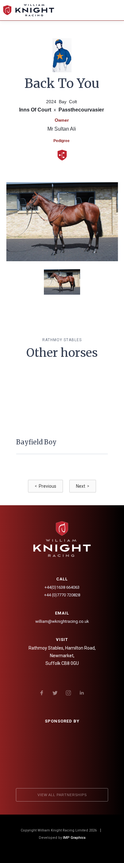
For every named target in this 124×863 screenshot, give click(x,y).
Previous (45, 486)
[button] (114, 10)
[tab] (62, 282)
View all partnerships (62, 795)
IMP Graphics (74, 838)
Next (82, 486)
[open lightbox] (62, 221)
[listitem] (62, 424)
